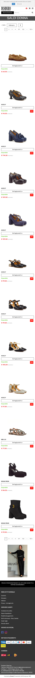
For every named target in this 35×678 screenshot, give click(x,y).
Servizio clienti (5, 623)
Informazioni (19, 4)
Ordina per (11, 25)
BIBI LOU (3, 439)
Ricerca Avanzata (7, 12)
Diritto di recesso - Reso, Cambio (9, 618)
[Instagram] (6, 632)
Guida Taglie (4, 621)
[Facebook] (2, 632)
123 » (31, 29)
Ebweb (12, 676)
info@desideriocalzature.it (24, 667)
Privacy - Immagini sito (7, 603)
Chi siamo (3, 598)
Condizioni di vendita (6, 611)
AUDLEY (3, 104)
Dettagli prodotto (17, 66)
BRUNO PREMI (5, 481)
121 (19, 29)
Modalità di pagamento (7, 616)
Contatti (3, 595)
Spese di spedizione (6, 613)
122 (23, 29)
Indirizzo (3, 600)
